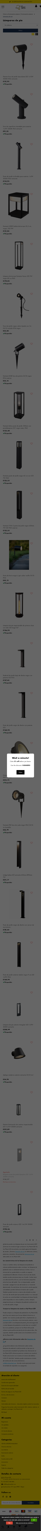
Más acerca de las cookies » (25, 1523)
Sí (34, 1520)
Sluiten (20, 772)
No (9, 1523)
